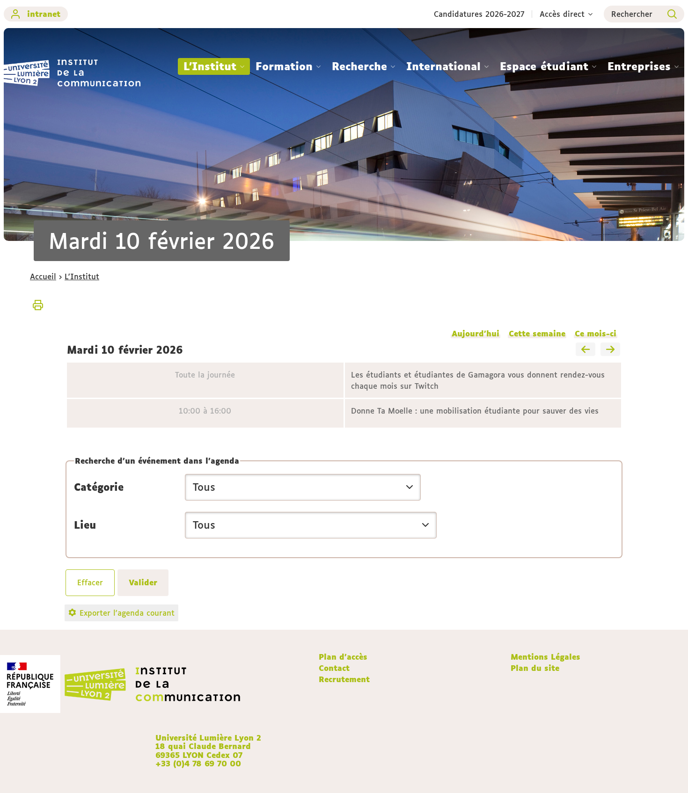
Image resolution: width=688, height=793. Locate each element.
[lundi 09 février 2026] (585, 350)
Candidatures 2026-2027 (479, 14)
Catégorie (99, 487)
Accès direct (562, 14)
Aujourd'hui (475, 333)
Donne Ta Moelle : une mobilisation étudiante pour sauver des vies (475, 410)
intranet (43, 14)
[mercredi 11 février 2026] (610, 350)
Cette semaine (537, 333)
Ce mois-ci (595, 333)
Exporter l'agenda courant (127, 613)
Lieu (85, 525)
